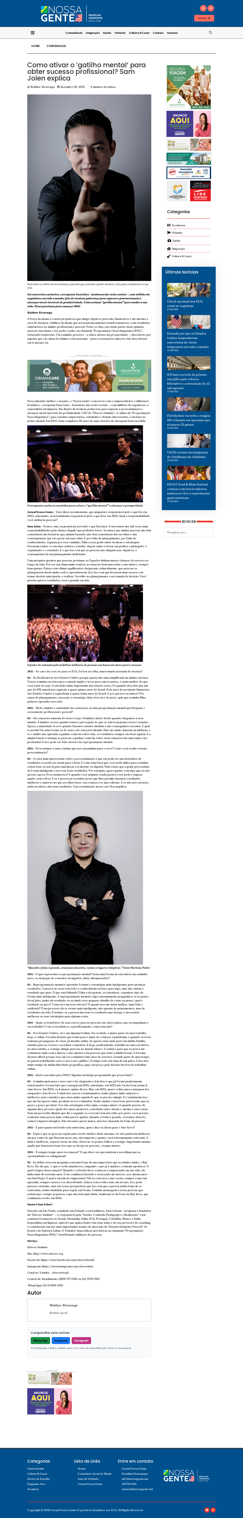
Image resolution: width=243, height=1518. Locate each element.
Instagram (81, 1340)
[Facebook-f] (203, 8)
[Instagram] (210, 8)
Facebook (60, 1340)
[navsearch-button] (212, 32)
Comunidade (73, 32)
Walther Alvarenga (64, 1305)
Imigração (93, 32)
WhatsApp (40, 1340)
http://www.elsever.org (48, 1253)
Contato (158, 32)
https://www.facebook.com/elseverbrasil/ (68, 1260)
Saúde (107, 32)
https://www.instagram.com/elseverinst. (67, 1266)
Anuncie (172, 32)
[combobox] (188, 532)
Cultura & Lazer (139, 32)
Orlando (120, 32)
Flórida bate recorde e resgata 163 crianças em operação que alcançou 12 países (188, 420)
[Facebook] (207, 1510)
